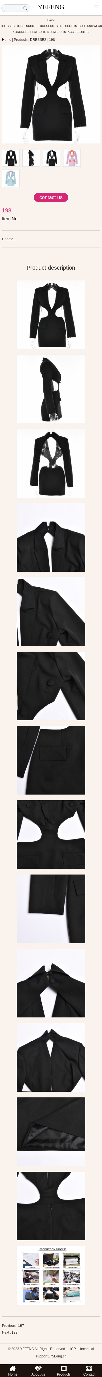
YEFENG (51, 7)
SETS (59, 26)
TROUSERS (46, 26)
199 (15, 1332)
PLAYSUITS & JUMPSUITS (48, 31)
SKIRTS (31, 26)
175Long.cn (57, 1356)
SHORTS (71, 26)
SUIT (82, 26)
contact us (51, 197)
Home (51, 20)
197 (21, 1326)
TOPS (20, 26)
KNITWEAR (94, 26)
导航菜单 (96, 7)
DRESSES (8, 26)
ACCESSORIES (78, 31)
